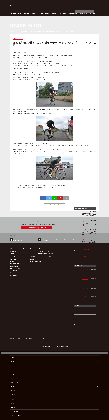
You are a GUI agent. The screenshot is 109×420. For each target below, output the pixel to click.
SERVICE (83, 13)
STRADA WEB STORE (35, 261)
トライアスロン (13, 275)
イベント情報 (13, 251)
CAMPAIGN (16, 13)
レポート (76, 320)
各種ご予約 (14, 395)
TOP (11, 31)
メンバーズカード (14, 259)
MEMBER (73, 13)
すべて (76, 309)
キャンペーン (14, 361)
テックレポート (78, 316)
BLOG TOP (54, 205)
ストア (12, 399)
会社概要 (12, 338)
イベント (13, 370)
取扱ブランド (13, 273)
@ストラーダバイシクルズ (22, 240)
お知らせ (12, 248)
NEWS (26, 13)
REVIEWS (45, 13)
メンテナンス (13, 261)
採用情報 (20, 338)
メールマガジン (13, 270)
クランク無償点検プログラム (17, 263)
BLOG (54, 13)
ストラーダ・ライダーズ (43, 251)
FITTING (63, 13)
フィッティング (27, 248)
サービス (13, 390)
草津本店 (32, 259)
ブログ (49, 256)
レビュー (12, 253)
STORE (92, 13)
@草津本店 (45, 240)
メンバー (13, 386)
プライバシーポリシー (41, 338)
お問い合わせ (29, 338)
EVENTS (35, 13)
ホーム (12, 357)
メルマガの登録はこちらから (37, 228)
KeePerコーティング (15, 268)
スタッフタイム (24, 31)
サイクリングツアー (14, 266)
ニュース (13, 366)
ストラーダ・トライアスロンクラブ (46, 253)
